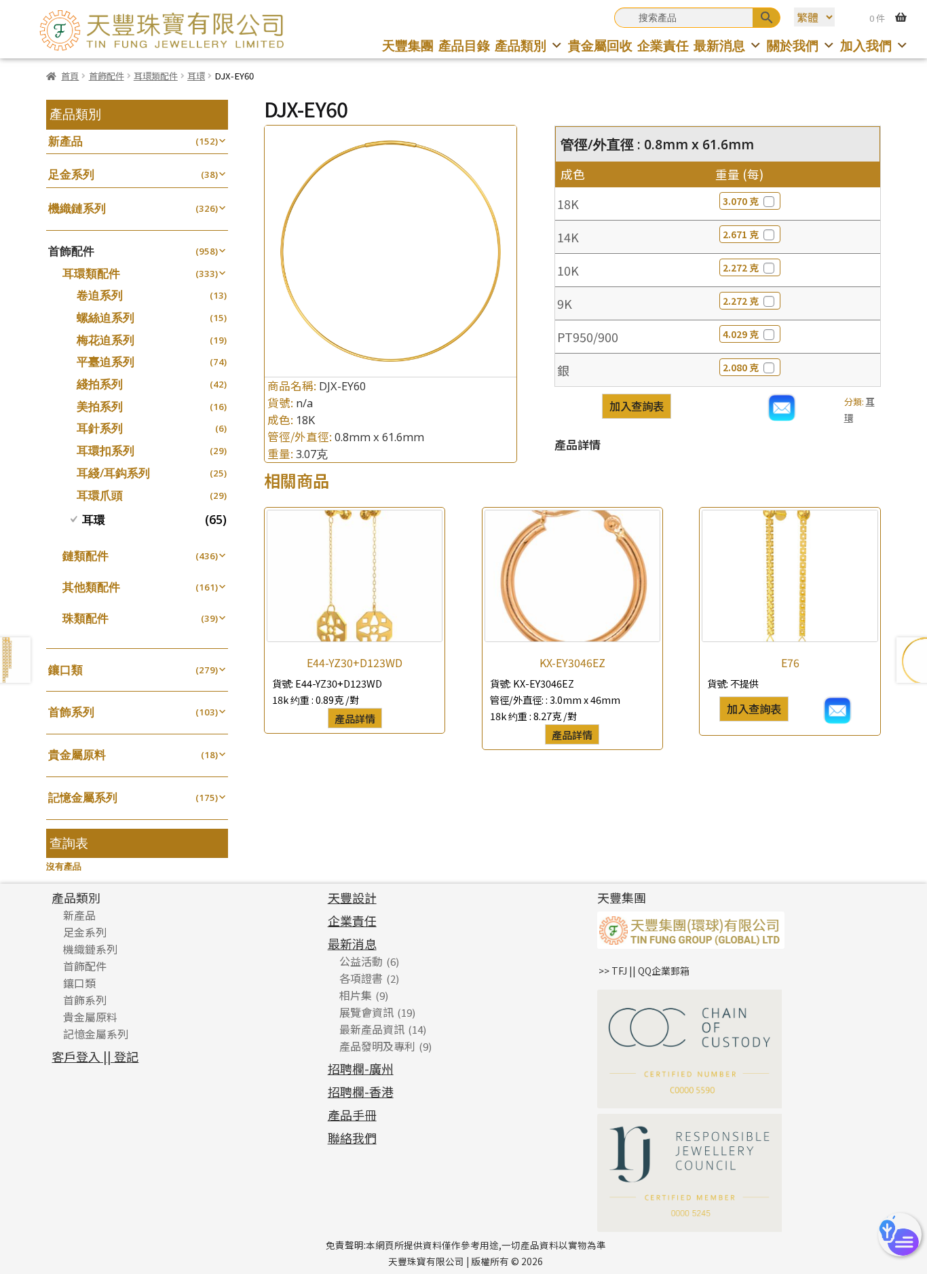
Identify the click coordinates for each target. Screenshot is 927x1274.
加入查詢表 (636, 406)
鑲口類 (65, 669)
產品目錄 (464, 45)
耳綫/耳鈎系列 (113, 473)
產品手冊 (352, 1114)
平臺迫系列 (105, 361)
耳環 (196, 75)
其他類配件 (91, 587)
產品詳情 (355, 718)
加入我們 (866, 45)
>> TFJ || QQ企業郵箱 (644, 970)
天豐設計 (352, 897)
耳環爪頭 (100, 495)
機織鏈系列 (77, 208)
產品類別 (520, 45)
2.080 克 (741, 367)
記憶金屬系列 (82, 797)
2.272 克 (741, 267)
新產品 (65, 141)
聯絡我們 (352, 1137)
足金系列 (71, 174)
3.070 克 (741, 201)
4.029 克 (741, 334)
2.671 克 (741, 234)
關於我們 (792, 45)
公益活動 (361, 961)
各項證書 (361, 978)
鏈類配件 (85, 555)
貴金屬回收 (600, 45)
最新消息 (719, 45)
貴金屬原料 (77, 754)
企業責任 (663, 45)
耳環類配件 (156, 75)
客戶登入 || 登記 (95, 1056)
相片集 (355, 995)
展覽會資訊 (366, 1012)
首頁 (70, 75)
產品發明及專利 (377, 1046)
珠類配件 (85, 618)
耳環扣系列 (105, 450)
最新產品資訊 (371, 1029)
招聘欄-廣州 (361, 1068)
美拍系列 (100, 406)
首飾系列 (71, 711)
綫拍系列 (100, 384)
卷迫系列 (100, 295)
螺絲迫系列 (105, 317)
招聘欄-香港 (361, 1091)
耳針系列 (100, 428)
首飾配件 (106, 75)
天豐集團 (408, 45)
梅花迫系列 (105, 340)
